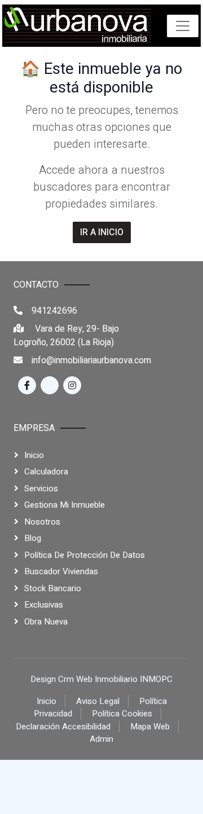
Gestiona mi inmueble (64, 505)
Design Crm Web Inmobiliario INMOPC (101, 679)
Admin (101, 739)
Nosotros (42, 522)
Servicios (41, 488)
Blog (32, 538)
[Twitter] (50, 385)
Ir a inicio (101, 232)
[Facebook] (27, 385)
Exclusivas (43, 605)
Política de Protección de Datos (84, 555)
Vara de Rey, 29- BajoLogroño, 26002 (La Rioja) (66, 335)
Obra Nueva (46, 621)
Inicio (34, 455)
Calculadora (46, 471)
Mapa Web (150, 726)
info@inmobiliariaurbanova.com (91, 360)
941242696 (54, 311)
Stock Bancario (52, 588)
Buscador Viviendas (61, 571)
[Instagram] (72, 385)
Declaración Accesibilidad (63, 726)
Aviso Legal (98, 701)
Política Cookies (122, 713)
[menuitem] (78, 26)
